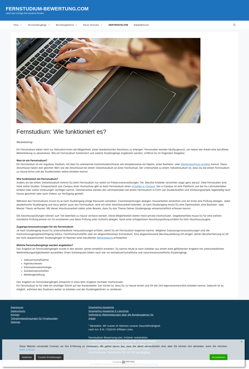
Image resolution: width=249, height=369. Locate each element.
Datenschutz (18, 311)
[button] (234, 25)
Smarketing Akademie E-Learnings (108, 311)
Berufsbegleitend (65, 25)
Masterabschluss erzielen (195, 164)
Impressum (17, 307)
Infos (16, 25)
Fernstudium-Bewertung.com (47, 8)
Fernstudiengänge (37, 25)
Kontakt (15, 314)
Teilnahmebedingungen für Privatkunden (34, 318)
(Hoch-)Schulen (91, 25)
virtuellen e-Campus (143, 186)
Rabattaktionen (141, 25)
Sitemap (15, 322)
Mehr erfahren (27, 349)
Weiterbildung (105, 237)
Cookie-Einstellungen (49, 357)
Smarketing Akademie (101, 307)
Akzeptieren (218, 357)
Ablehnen (27, 357)
